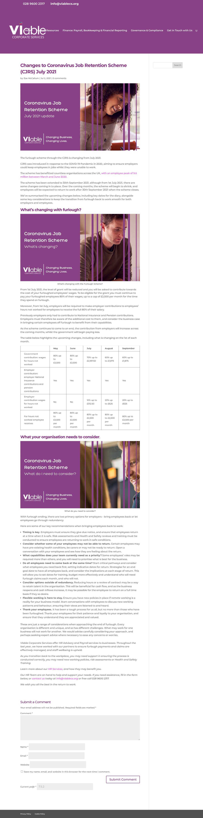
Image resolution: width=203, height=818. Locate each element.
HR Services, (55, 669)
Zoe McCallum (31, 78)
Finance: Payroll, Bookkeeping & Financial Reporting (95, 30)
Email (24, 755)
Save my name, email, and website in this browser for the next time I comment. (67, 771)
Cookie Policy (40, 814)
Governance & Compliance (147, 30)
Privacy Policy (25, 814)
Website (24, 764)
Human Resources (47, 30)
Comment (26, 713)
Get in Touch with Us (179, 30)
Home (29, 30)
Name (24, 747)
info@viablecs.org (67, 678)
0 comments (59, 78)
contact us (38, 678)
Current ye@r (28, 786)
